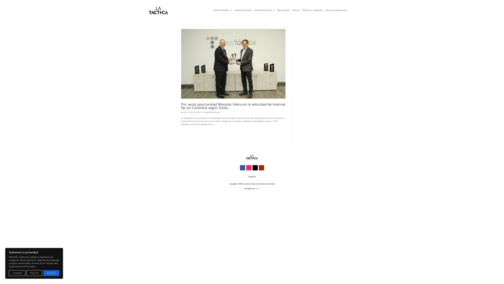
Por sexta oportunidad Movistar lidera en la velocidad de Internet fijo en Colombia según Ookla (233, 106)
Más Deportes (283, 10)
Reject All (34, 273)
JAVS (257, 189)
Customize (17, 273)
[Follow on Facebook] (242, 167)
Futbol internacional (243, 10)
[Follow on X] (255, 167)
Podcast (296, 10)
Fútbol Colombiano (221, 10)
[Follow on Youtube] (261, 167)
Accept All (51, 273)
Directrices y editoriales (312, 10)
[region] (34, 263)
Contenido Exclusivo (263, 10)
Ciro (185, 112)
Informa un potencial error (336, 10)
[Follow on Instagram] (248, 167)
